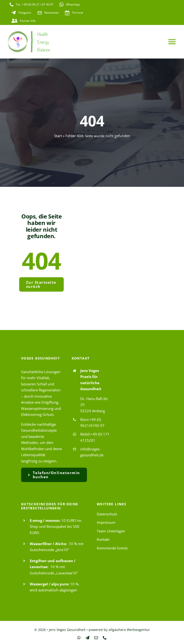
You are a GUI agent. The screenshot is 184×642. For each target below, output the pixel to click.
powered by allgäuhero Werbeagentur (119, 629)
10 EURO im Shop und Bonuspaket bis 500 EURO (55, 526)
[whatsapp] (79, 638)
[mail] (96, 638)
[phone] (105, 638)
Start (58, 135)
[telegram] (87, 638)
